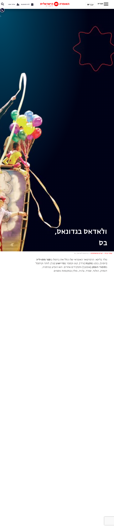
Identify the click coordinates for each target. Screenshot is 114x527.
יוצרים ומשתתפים (97, 253)
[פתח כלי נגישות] (2, 10)
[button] (106, 4)
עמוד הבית (108, 253)
